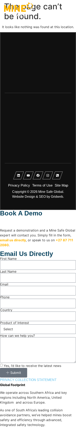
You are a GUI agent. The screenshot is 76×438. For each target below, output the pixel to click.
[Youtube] (28, 175)
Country (6, 310)
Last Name (8, 271)
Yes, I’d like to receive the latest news (32, 365)
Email (4, 284)
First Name (8, 258)
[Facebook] (38, 175)
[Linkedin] (19, 175)
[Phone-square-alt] (57, 175)
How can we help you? (17, 335)
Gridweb (57, 196)
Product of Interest (14, 322)
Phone (5, 297)
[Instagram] (48, 175)
